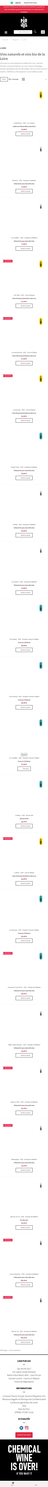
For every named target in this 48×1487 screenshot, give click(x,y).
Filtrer (4, 79)
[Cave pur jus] (24, 22)
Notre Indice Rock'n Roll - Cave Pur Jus (24, 1375)
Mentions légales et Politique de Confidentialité (24, 1399)
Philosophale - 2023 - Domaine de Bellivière (24, 1159)
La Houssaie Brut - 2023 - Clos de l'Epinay (24, 352)
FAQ (24, 1406)
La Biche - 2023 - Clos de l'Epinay (24, 872)
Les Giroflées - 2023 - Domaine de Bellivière (24, 238)
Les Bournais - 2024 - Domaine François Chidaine (24, 930)
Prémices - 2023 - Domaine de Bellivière (24, 180)
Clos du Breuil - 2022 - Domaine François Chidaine (24, 696)
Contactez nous (24, 1435)
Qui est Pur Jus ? (24, 1369)
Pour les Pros (24, 1409)
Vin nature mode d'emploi (24, 1372)
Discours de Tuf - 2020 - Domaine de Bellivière (24, 1216)
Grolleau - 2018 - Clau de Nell (24, 815)
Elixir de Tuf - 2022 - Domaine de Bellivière (24, 1331)
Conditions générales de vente (24, 1402)
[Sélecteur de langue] (43, 32)
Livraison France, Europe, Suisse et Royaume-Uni (24, 1396)
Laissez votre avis (30, 3)
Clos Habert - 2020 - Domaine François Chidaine (24, 639)
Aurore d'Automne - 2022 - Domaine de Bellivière (24, 1274)
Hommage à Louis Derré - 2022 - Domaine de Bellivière (24, 987)
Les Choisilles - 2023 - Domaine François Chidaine (24, 758)
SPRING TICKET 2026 (24, 1412)
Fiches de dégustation (24, 1382)
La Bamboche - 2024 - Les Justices (24, 123)
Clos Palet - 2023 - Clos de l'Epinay (24, 295)
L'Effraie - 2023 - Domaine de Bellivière (24, 524)
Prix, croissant (14, 79)
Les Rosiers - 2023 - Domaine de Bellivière (24, 582)
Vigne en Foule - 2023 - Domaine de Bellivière (24, 1102)
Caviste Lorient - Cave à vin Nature (24, 1378)
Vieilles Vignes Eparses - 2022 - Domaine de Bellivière (24, 1044)
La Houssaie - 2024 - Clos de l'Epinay (24, 410)
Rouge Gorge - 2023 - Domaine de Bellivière (24, 467)
